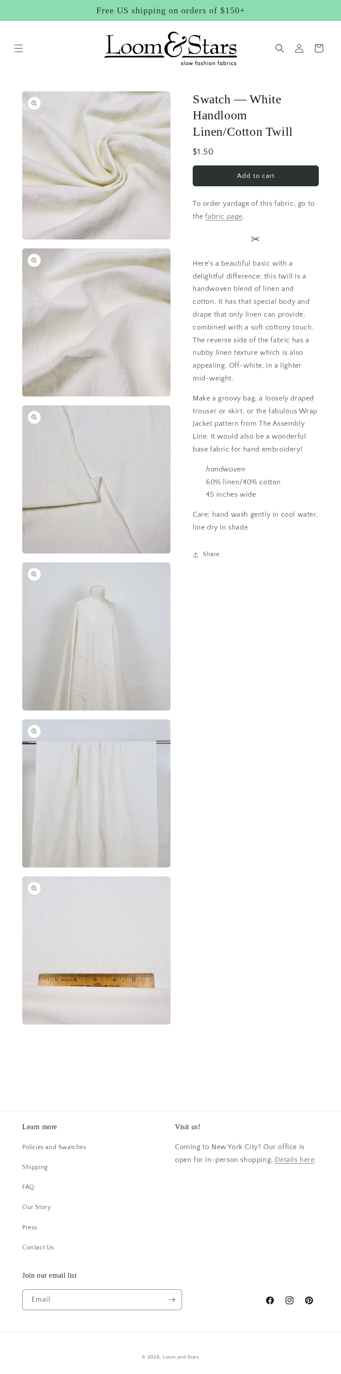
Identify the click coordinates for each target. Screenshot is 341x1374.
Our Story (36, 1207)
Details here (294, 1160)
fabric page (223, 216)
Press (29, 1227)
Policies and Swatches (54, 1147)
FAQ (28, 1187)
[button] (18, 48)
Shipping (35, 1167)
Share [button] (211, 554)
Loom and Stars (181, 1357)
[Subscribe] (172, 1299)
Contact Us (38, 1247)
